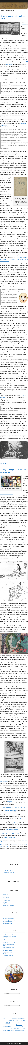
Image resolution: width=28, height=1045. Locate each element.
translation (20, 1030)
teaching (12, 1030)
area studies (14, 1018)
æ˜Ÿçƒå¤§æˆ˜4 (22, 807)
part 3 (11, 837)
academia (8, 1018)
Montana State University (7, 949)
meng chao (8, 1026)
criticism (14, 1020)
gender (15, 1022)
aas (4, 1018)
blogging (20, 1018)
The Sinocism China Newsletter (8, 905)
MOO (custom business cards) (8, 918)
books (23, 1018)
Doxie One (9, 801)
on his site (21, 818)
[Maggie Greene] (14, 5)
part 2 (8, 837)
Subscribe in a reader (7, 857)
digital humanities (18, 1020)
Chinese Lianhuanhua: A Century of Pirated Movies (13, 833)
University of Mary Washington (9, 957)
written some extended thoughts (11, 810)
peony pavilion (18, 1026)
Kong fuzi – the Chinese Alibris (8, 947)
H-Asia (4, 939)
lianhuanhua (10, 1025)
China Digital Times (6, 894)
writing (16, 1031)
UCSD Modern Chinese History (8, 955)
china (5, 1020)
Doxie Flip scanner (4, 781)
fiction (4, 1022)
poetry (22, 1026)
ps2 (6, 1028)
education (23, 1020)
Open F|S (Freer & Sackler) (7, 950)
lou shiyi (23, 1025)
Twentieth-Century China (7, 952)
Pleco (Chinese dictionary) (7, 921)
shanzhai (4, 1030)
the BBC (6, 846)
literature (19, 1025)
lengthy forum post (15, 822)
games (7, 1023)
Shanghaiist (5, 902)
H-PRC (4, 941)
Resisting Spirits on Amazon (8, 873)
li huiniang (14, 1025)
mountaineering (13, 1026)
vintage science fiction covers (11, 829)
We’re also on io (3, 844)
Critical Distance (6, 897)
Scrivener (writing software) (8, 923)
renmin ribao (10, 1028)
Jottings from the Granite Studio (9, 899)
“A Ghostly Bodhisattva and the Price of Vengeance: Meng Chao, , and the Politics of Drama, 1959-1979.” (14, 259)
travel (24, 1030)
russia (20, 1028)
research (16, 1028)
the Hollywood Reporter (16, 844)
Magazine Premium (10, 1043)
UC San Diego (5, 953)
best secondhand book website (6, 494)
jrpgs (24, 1022)
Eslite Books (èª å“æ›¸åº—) (8, 937)
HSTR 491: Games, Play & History (9, 944)
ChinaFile (4, 895)
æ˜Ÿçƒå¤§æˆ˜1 (3, 807)
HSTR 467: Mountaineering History (9, 942)
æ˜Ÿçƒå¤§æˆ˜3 (15, 807)
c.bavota (19, 1043)
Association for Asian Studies (8, 934)
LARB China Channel (6, 900)
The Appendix (5, 903)
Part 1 (5, 837)
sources (8, 1030)
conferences (10, 1020)
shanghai (23, 1028)
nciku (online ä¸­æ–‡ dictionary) (9, 920)
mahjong (4, 1026)
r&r (7, 1028)
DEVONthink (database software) (9, 916)
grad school (19, 1022)
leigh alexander (5, 1025)
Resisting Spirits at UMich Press (8, 872)
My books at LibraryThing (7, 870)
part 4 (14, 837)
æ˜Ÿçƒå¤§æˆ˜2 (9, 807)
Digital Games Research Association (9, 936)
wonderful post (9, 64)
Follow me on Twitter (7, 869)
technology (16, 1030)
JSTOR (4, 945)
